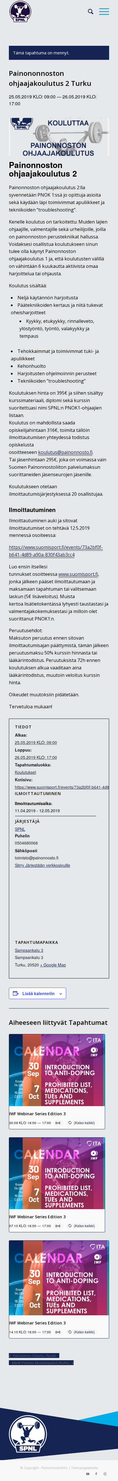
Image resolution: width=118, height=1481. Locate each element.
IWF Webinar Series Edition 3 (37, 1113)
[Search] (87, 11)
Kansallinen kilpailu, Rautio (34, 1355)
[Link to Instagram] (105, 1474)
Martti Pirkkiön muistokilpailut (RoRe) (41, 1362)
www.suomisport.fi (78, 574)
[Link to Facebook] (96, 1474)
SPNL (20, 829)
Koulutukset (25, 772)
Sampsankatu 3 (29, 950)
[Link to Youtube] (87, 1474)
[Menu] (101, 11)
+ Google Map (53, 965)
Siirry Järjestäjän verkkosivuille (42, 865)
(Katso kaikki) (84, 1122)
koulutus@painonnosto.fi (65, 452)
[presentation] (57, 1070)
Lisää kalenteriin (38, 993)
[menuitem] (87, 11)
